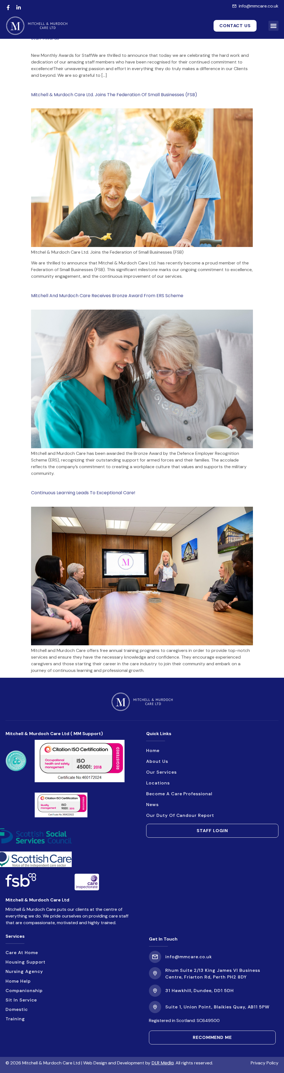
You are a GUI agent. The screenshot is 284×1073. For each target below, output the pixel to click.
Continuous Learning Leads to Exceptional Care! (83, 493)
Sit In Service (21, 1000)
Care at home (22, 952)
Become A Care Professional (179, 794)
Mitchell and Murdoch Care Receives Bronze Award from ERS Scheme (107, 295)
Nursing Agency (24, 971)
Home (152, 750)
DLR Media (162, 1063)
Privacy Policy (264, 1063)
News (152, 804)
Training (15, 1019)
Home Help (18, 981)
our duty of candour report (180, 815)
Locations (158, 783)
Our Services (161, 772)
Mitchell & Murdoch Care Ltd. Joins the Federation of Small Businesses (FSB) (114, 94)
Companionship (24, 990)
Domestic (17, 1009)
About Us (157, 761)
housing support (25, 962)
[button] (273, 26)
